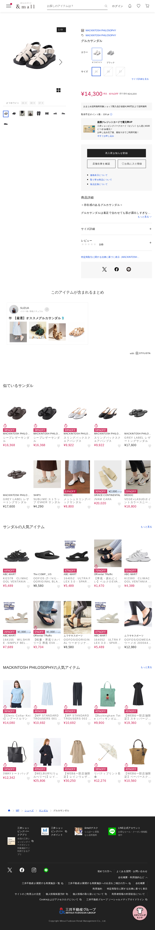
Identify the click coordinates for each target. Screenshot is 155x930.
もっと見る (143, 216)
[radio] (97, 56)
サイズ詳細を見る (140, 79)
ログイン (117, 6)
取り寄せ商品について (101, 180)
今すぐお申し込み (105, 136)
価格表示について (99, 175)
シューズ (29, 810)
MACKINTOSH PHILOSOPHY (101, 30)
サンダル (43, 810)
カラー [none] (84, 52)
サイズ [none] (84, 71)
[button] (34, 62)
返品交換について (99, 184)
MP (17, 810)
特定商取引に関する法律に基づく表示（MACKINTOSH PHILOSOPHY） (109, 257)
